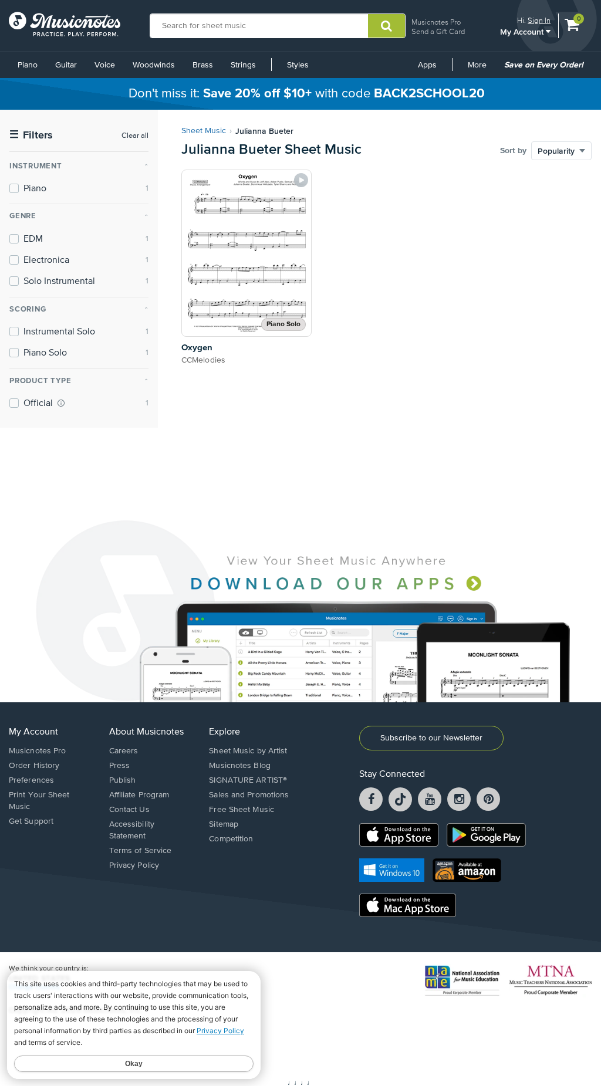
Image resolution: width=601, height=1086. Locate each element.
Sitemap (223, 824)
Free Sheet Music (241, 810)
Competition (231, 839)
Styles (298, 65)
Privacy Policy (134, 865)
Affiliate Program (139, 795)
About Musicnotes (146, 732)
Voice (104, 65)
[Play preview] (301, 180)
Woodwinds (154, 65)
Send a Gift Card (438, 31)
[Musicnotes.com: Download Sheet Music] (64, 24)
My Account (523, 31)
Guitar (66, 65)
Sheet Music (203, 131)
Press (119, 766)
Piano (28, 65)
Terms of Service (140, 851)
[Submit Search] (386, 26)
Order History (34, 766)
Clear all (134, 136)
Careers (124, 751)
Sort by (513, 151)
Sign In (539, 20)
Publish (122, 780)
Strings (243, 65)
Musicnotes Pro (436, 22)
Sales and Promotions (249, 795)
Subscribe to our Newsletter (431, 738)
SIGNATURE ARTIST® (248, 780)
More (481, 69)
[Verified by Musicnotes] (61, 403)
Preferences (31, 780)
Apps (427, 65)
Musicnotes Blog (240, 766)
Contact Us (129, 810)
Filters (31, 135)
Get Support (31, 821)
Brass (203, 65)
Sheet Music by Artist (248, 751)
